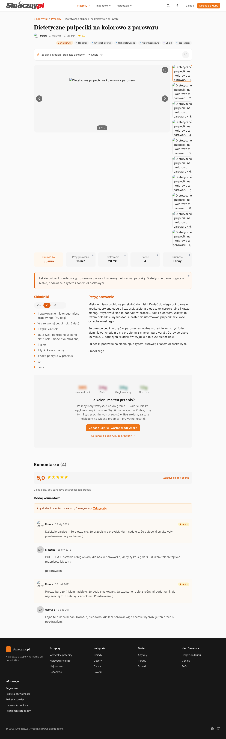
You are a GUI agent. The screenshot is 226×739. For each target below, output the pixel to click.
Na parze (82, 42)
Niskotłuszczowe (150, 42)
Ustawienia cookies (17, 705)
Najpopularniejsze (60, 660)
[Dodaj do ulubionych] (185, 54)
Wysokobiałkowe (102, 42)
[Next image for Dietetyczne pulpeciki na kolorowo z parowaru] (165, 98)
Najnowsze (56, 666)
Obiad (169, 42)
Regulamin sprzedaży (18, 710)
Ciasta (97, 666)
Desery (98, 660)
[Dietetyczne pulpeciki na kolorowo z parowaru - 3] (182, 109)
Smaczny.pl (40, 18)
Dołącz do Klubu (208, 5)
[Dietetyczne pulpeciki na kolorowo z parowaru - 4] (182, 128)
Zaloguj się (99, 508)
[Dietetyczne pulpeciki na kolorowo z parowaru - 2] (182, 91)
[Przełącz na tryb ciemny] (178, 5)
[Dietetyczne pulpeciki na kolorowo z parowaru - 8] (182, 201)
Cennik (186, 660)
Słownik (142, 666)
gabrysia (50, 609)
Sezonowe (56, 671)
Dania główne (65, 42)
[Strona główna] (25, 5)
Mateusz (50, 549)
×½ (39, 305)
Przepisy (56, 18)
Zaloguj (190, 5)
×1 (47, 305)
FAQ (184, 666)
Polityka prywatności (18, 693)
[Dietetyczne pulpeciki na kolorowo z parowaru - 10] (182, 238)
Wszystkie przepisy (61, 654)
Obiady (98, 654)
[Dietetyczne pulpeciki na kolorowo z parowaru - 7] (182, 183)
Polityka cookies (15, 699)
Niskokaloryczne (126, 42)
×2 (54, 305)
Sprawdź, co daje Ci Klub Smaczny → (113, 435)
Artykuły (142, 654)
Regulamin (12, 688)
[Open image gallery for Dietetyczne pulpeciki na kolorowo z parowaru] (165, 70)
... (62, 305)
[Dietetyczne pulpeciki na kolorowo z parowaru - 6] (182, 164)
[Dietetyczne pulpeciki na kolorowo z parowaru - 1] (182, 73)
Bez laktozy (184, 42)
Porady (142, 660)
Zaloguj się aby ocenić (176, 477)
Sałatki (98, 671)
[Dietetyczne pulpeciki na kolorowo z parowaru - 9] (182, 220)
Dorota (43, 35)
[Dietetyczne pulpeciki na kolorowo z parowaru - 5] (182, 146)
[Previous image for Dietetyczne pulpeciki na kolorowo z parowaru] (39, 98)
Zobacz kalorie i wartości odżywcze (113, 428)
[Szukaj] (168, 5)
